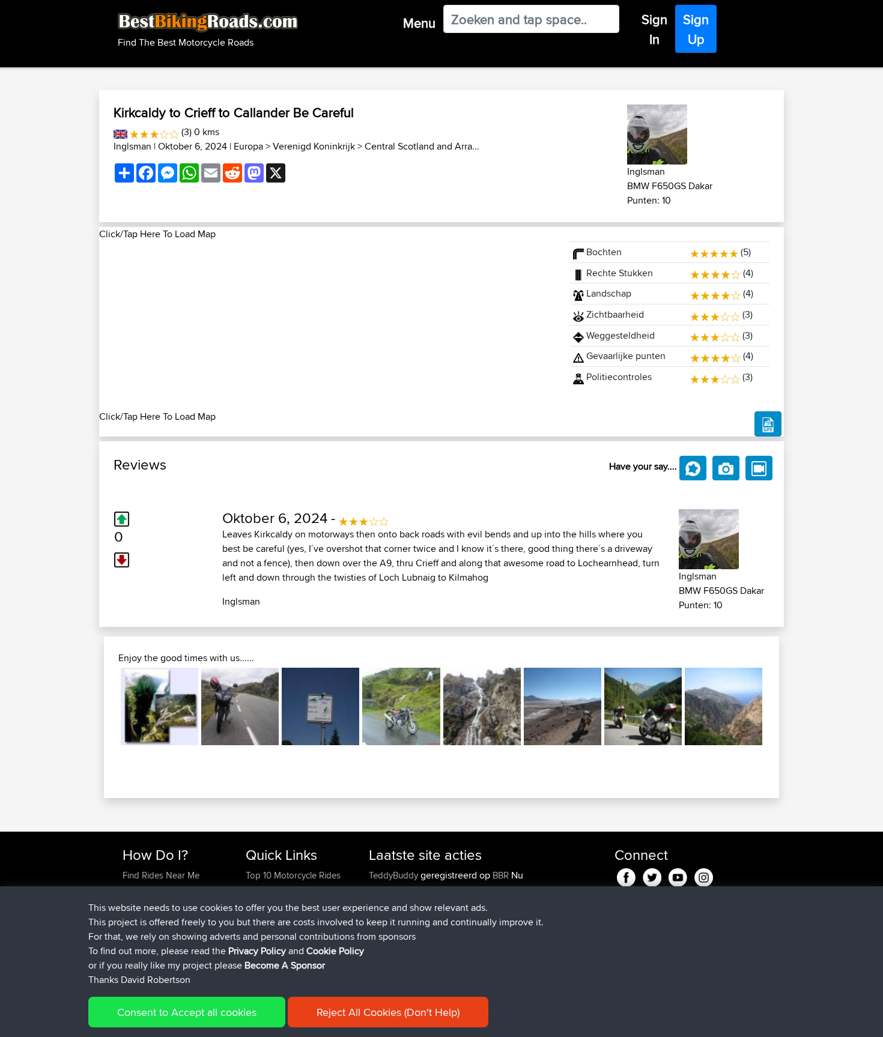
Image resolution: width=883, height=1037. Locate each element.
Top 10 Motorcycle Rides (293, 875)
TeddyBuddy (394, 875)
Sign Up (696, 29)
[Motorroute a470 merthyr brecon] (401, 706)
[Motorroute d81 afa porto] (723, 706)
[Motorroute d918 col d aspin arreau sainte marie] (320, 706)
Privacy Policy (257, 951)
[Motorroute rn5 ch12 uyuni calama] (562, 706)
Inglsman (132, 146)
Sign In (654, 29)
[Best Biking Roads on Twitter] (652, 875)
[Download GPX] (767, 424)
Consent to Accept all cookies (186, 1012)
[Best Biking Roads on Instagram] (703, 875)
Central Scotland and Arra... (422, 146)
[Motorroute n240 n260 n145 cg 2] (643, 706)
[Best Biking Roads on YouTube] (678, 875)
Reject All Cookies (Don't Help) (388, 1012)
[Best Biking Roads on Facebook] (626, 875)
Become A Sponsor (284, 965)
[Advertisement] (327, 325)
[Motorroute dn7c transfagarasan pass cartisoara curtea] (482, 706)
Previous (103, 707)
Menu (419, 22)
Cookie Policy (335, 951)
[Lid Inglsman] (657, 132)
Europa (248, 146)
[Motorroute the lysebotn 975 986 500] (159, 706)
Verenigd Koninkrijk (314, 146)
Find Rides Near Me (161, 875)
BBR (501, 875)
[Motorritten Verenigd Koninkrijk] (120, 132)
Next (780, 707)
